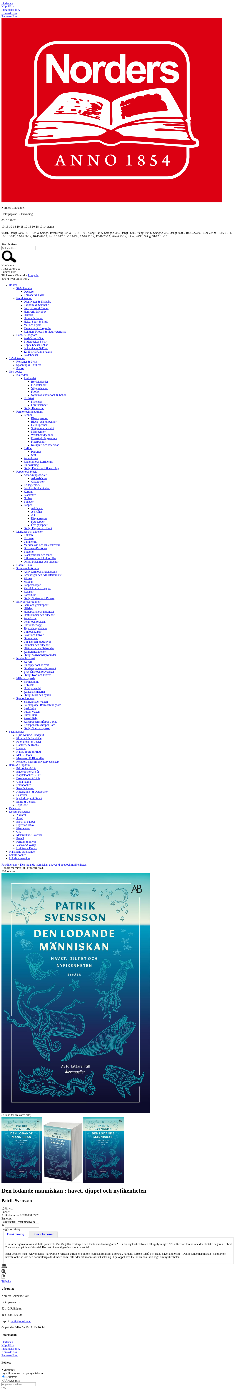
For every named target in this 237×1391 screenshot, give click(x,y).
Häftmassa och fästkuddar (39, 648)
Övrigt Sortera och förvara (39, 598)
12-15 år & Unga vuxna (38, 351)
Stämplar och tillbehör (36, 645)
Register (28, 591)
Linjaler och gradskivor (37, 641)
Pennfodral (30, 618)
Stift (33, 455)
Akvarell (21, 815)
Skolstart (29, 398)
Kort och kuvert (25, 658)
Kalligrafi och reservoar (45, 445)
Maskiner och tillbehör (29, 531)
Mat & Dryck (24, 755)
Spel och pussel (25, 698)
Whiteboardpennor (42, 435)
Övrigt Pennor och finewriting (41, 468)
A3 (33, 515)
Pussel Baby (31, 718)
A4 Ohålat (37, 508)
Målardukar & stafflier (29, 835)
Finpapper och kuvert (36, 665)
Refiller (28, 448)
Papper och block (26, 471)
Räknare (29, 535)
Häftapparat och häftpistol (39, 611)
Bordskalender (39, 381)
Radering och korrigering (38, 461)
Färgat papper (39, 518)
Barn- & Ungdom (26, 334)
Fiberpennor (38, 441)
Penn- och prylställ (35, 621)
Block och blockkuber (37, 488)
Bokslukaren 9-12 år (36, 348)
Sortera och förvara (27, 568)
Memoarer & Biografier (37, 328)
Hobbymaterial (32, 688)
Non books (15, 371)
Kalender (36, 401)
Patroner (36, 451)
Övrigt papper (39, 525)
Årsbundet (30, 378)
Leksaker (21, 795)
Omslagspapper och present (40, 668)
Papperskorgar (32, 585)
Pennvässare (31, 458)
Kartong (28, 491)
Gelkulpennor (39, 425)
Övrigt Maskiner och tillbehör (41, 561)
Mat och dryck (32, 324)
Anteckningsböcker (35, 475)
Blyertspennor (39, 418)
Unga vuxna (23, 781)
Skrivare (29, 538)
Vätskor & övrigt (26, 845)
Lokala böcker (17, 855)
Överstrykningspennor (44, 438)
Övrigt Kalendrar (34, 408)
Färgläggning (31, 681)
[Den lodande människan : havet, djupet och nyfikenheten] (75, 993)
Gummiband (31, 638)
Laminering (30, 541)
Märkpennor (38, 431)
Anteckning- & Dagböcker (32, 791)
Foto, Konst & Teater (36, 308)
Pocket (20, 368)
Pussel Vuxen (32, 711)
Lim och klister (32, 631)
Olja (18, 831)
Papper (28, 505)
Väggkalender (39, 388)
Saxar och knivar (34, 635)
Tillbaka (6, 1281)
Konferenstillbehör (35, 651)
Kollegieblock (32, 485)
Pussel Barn (31, 715)
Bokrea (13, 284)
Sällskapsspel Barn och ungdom (42, 705)
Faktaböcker (31, 355)
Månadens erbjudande (22, 851)
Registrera (11, 1376)
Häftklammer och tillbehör (39, 615)
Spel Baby (30, 708)
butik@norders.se (21, 1321)
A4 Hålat (36, 511)
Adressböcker (39, 478)
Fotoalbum (30, 595)
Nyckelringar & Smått (29, 798)
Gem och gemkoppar (36, 605)
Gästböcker (37, 481)
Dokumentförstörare (35, 548)
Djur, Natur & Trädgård (37, 301)
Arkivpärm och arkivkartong (40, 571)
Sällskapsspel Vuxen (36, 701)
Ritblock (29, 685)
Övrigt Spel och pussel (37, 728)
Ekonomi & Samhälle (36, 304)
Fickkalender (38, 385)
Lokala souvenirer (19, 858)
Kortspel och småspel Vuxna (40, 721)
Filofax (35, 391)
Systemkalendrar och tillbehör (48, 395)
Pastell (20, 838)
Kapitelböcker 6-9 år (36, 344)
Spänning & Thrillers (28, 365)
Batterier (29, 551)
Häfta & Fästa (24, 565)
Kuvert (28, 661)
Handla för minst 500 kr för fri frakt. (22, 869)
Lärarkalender (39, 405)
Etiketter (29, 501)
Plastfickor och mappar (37, 588)
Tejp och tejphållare (35, 628)
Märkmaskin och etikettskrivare (42, 545)
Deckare (29, 291)
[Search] (9, 262)
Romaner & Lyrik (34, 294)
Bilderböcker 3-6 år (35, 341)
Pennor (28, 415)
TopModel (22, 805)
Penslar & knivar (26, 841)
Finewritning (31, 465)
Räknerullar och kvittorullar (40, 558)
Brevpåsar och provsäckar (39, 671)
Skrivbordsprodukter (28, 601)
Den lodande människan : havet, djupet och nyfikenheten (53, 864)
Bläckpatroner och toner (38, 555)
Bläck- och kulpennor (43, 421)
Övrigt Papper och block (38, 528)
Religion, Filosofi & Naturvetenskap (45, 331)
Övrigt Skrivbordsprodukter (40, 655)
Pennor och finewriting (29, 411)
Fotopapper (37, 521)
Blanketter (30, 495)
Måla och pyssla (25, 678)
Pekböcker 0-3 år (34, 338)
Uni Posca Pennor (26, 848)
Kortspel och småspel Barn (39, 725)
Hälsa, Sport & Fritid (36, 321)
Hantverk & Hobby (35, 311)
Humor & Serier (33, 318)
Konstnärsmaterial (34, 691)
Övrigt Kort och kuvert (37, 675)
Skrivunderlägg (33, 625)
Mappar (28, 581)
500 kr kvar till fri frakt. (15, 278)
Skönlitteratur (24, 288)
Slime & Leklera (26, 801)
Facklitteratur (24, 298)
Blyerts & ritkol (25, 825)
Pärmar (28, 578)
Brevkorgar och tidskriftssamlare (43, 575)
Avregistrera (12, 1380)
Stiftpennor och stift (42, 428)
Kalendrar (22, 375)
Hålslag (28, 608)
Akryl (19, 818)
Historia (28, 314)
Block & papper (25, 821)
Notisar (28, 498)
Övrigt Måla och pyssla (37, 695)
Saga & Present (25, 788)
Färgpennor (23, 828)
